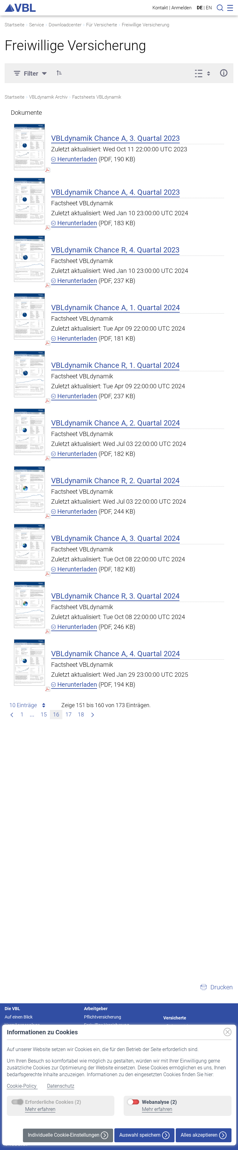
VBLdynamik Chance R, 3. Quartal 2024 (115, 596)
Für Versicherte (101, 25)
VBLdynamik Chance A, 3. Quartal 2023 (115, 138)
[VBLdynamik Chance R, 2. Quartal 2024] (29, 489)
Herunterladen (76, 159)
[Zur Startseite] (20, 8)
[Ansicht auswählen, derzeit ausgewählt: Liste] (204, 73)
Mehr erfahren (40, 1109)
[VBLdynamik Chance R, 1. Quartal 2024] (29, 373)
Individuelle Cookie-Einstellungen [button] (64, 1135)
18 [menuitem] (81, 714)
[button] (59, 73)
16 (56, 714)
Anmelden (181, 7)
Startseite (14, 25)
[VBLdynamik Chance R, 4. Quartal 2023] (29, 258)
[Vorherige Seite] (11, 714)
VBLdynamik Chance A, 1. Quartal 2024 (115, 307)
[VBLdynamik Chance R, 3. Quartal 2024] (29, 604)
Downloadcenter (65, 25)
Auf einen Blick (19, 1016)
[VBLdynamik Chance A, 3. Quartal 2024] (29, 547)
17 (68, 714)
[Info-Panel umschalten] (223, 73)
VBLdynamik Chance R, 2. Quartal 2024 (115, 480)
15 (44, 714)
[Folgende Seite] (92, 714)
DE (199, 8)
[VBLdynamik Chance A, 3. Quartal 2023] (29, 146)
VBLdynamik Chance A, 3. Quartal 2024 (115, 538)
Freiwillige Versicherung (145, 25)
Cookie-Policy (22, 1086)
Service (36, 25)
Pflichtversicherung (102, 1016)
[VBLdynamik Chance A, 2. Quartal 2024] (29, 431)
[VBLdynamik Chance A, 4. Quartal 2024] (29, 662)
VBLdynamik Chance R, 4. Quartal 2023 (115, 250)
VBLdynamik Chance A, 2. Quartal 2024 (115, 423)
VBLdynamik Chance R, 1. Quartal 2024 (115, 365)
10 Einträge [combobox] (23, 705)
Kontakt (160, 7)
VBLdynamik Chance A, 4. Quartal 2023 (115, 192)
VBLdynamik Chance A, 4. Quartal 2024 (115, 653)
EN (209, 8)
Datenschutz (60, 1086)
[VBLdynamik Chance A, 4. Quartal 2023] (29, 200)
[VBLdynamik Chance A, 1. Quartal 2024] (29, 316)
